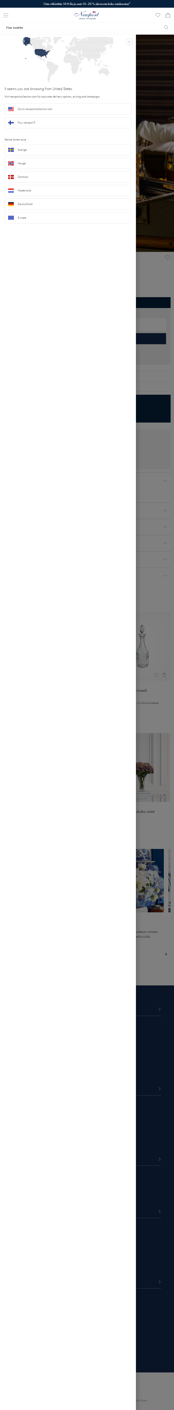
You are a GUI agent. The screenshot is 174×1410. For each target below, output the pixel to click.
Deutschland (25, 204)
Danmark (23, 177)
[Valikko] (5, 15)
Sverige (22, 150)
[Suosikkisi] (158, 15)
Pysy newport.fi (26, 122)
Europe (22, 218)
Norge (22, 163)
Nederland (24, 190)
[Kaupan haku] (166, 27)
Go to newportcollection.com (35, 109)
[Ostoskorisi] (168, 15)
